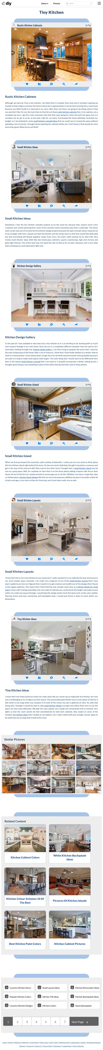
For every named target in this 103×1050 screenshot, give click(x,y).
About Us (38, 1046)
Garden (83, 1042)
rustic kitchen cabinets (67, 112)
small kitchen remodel (30, 361)
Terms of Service (78, 1046)
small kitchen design (53, 705)
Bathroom (17, 1042)
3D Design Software (94, 1042)
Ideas (44, 3)
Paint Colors (44, 1042)
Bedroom (26, 1042)
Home (5, 1042)
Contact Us (30, 1046)
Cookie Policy (67, 1046)
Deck (51, 1042)
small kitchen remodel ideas (45, 121)
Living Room (34, 1042)
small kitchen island (82, 468)
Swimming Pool (64, 1042)
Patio (56, 1042)
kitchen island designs (29, 477)
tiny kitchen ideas (20, 715)
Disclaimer (57, 1046)
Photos (56, 3)
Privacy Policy (48, 1046)
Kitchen (10, 1042)
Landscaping (75, 1042)
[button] (99, 3)
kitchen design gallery (42, 349)
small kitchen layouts (79, 581)
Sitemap (22, 1046)
